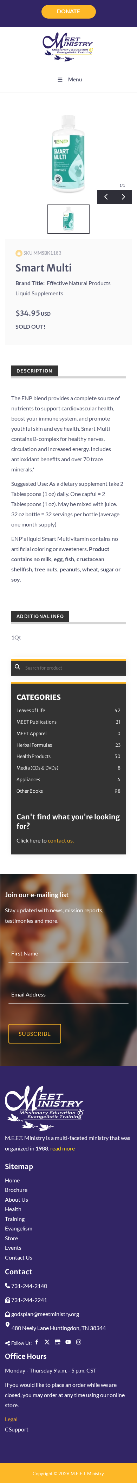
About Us (16, 1199)
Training (15, 1218)
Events (13, 1247)
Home (12, 1180)
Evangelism (18, 1228)
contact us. (61, 840)
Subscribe (35, 1033)
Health (13, 1209)
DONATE (68, 8)
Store (11, 1238)
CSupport (16, 1429)
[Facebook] (36, 1342)
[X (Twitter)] (47, 1342)
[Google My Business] (58, 1342)
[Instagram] (79, 1342)
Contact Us (18, 1257)
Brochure (16, 1189)
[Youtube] (68, 1342)
